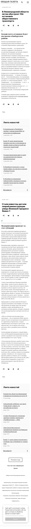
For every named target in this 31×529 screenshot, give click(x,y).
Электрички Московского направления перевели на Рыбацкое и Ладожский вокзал (15, 430)
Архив (16, 468)
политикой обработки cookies (14, 515)
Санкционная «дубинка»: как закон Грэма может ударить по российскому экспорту (14, 406)
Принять (15, 519)
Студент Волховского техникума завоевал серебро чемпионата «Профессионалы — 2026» (14, 418)
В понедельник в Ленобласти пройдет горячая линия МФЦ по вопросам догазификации (13, 131)
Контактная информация (15, 465)
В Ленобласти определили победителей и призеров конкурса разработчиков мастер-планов (14, 181)
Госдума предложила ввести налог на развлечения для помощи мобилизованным (14, 157)
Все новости (7, 190)
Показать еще (15, 460)
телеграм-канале (23, 96)
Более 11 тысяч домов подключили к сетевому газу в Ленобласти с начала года (15, 442)
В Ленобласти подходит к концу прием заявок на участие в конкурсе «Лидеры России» (15, 169)
